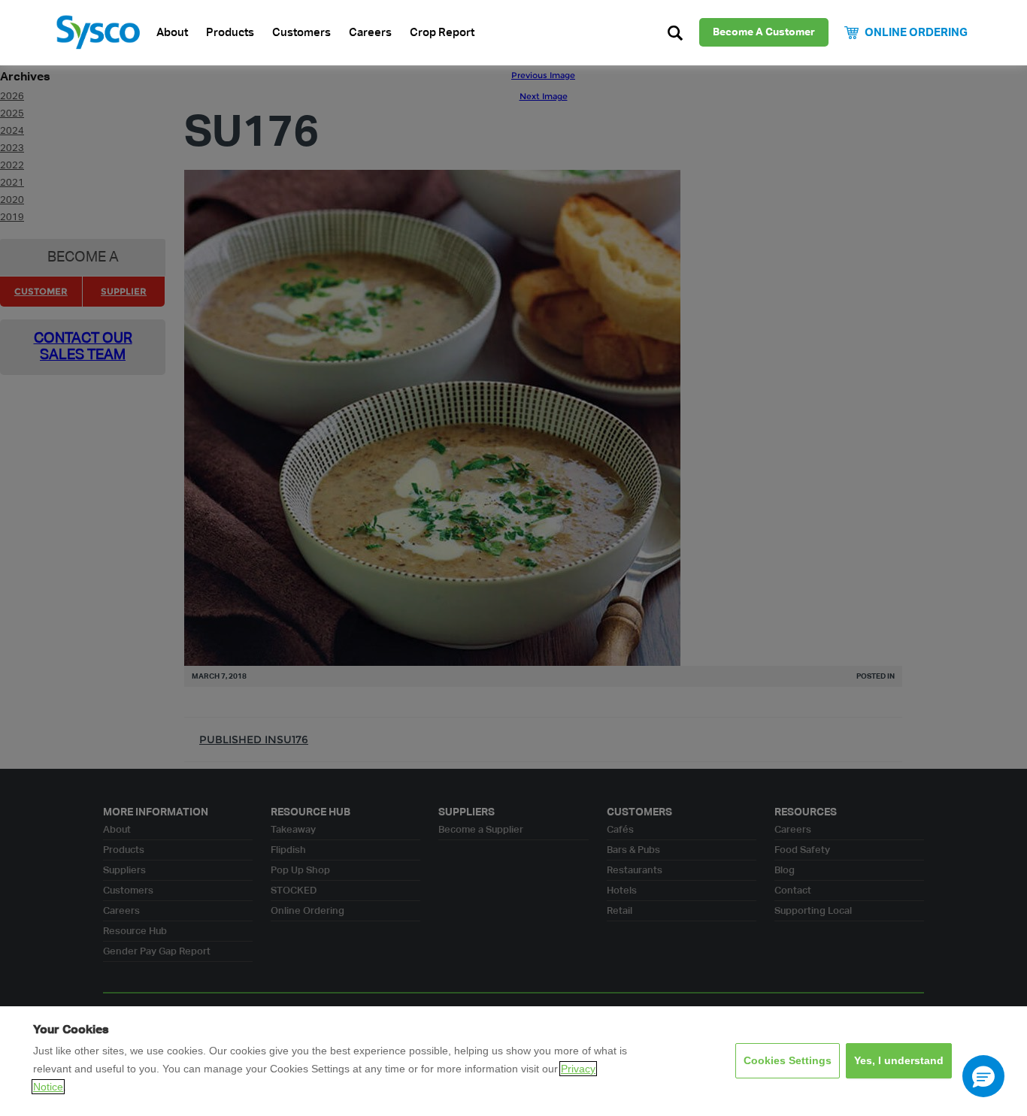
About (172, 32)
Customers (301, 32)
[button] (983, 1076)
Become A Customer (764, 32)
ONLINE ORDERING (916, 32)
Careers (370, 32)
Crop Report (442, 32)
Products (230, 32)
